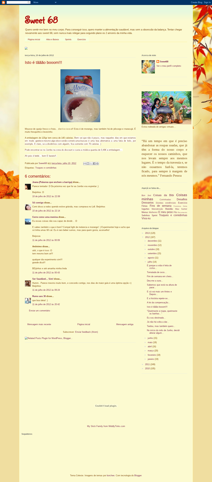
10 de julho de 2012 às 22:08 (46, 196)
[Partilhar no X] (91, 163)
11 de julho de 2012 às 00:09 (46, 240)
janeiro (151, 359)
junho (151, 338)
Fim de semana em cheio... (160, 276)
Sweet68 (164, 61)
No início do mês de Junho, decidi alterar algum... (163, 331)
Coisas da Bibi (163, 195)
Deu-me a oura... (155, 280)
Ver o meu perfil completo (169, 66)
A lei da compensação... (158, 302)
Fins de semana (161, 205)
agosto (151, 257)
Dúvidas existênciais (166, 203)
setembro (152, 253)
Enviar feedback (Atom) (86, 332)
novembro (153, 245)
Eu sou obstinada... (156, 317)
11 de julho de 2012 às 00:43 (46, 272)
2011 (147, 364)
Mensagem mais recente (39, 324)
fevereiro (152, 355)
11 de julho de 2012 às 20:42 (46, 304)
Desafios (182, 199)
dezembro (153, 241)
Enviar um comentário (39, 310)
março (151, 350)
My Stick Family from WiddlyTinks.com (106, 426)
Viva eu (146, 218)
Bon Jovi (146, 195)
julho (150, 262)
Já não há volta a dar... (158, 322)
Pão (175, 212)
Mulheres (153, 212)
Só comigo (38, 202)
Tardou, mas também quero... (161, 326)
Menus (145, 212)
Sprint (154, 215)
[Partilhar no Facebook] (94, 163)
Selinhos (146, 215)
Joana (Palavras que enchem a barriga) (52, 182)
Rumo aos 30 (39, 296)
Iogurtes (145, 209)
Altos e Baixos (52, 39)
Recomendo (182, 212)
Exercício (82, 39)
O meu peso (165, 212)
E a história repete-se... (158, 298)
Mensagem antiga (124, 324)
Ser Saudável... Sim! (42, 279)
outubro (152, 249)
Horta (185, 206)
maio (150, 342)
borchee (110, 475)
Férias (145, 206)
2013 (147, 233)
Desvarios (148, 202)
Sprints (68, 39)
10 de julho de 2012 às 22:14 (46, 211)
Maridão (169, 209)
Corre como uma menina (45, 217)
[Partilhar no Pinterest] (97, 163)
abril (150, 346)
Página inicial (34, 39)
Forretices (177, 206)
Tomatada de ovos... (157, 272)
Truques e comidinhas (45, 168)
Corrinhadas (165, 199)
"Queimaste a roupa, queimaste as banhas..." (162, 312)
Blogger (137, 475)
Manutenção (157, 209)
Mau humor (181, 209)
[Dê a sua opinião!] (88, 163)
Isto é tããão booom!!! (157, 307)
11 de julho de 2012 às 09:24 (46, 290)
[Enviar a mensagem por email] (84, 163)
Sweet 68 (41, 19)
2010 (147, 368)
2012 (147, 237)
